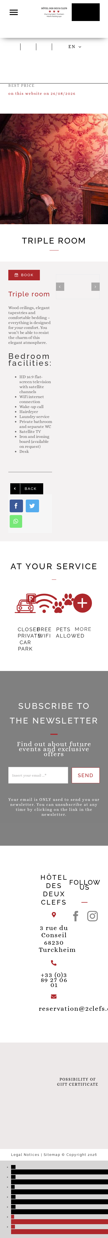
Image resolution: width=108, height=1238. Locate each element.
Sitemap (53, 1155)
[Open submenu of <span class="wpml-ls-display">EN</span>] (81, 47)
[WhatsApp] (16, 521)
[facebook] (76, 916)
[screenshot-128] (61, 45)
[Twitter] (32, 506)
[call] (45, 45)
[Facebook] (16, 506)
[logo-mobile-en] (54, 8)
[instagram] (92, 916)
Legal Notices (26, 1155)
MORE (83, 629)
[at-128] (14, 45)
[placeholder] (30, 45)
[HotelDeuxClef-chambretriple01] (77, 287)
